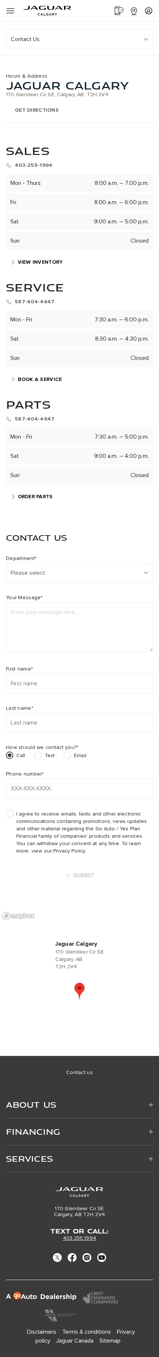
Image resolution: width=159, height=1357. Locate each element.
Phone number (25, 774)
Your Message (24, 598)
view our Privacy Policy (58, 851)
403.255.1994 (79, 1238)
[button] (79, 991)
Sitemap (110, 1340)
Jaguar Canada (75, 1340)
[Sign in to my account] (148, 10)
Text (50, 755)
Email (80, 755)
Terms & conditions (86, 1332)
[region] (79, 982)
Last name (19, 708)
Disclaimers (41, 1332)
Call (21, 755)
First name (19, 669)
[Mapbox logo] (18, 916)
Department (21, 558)
